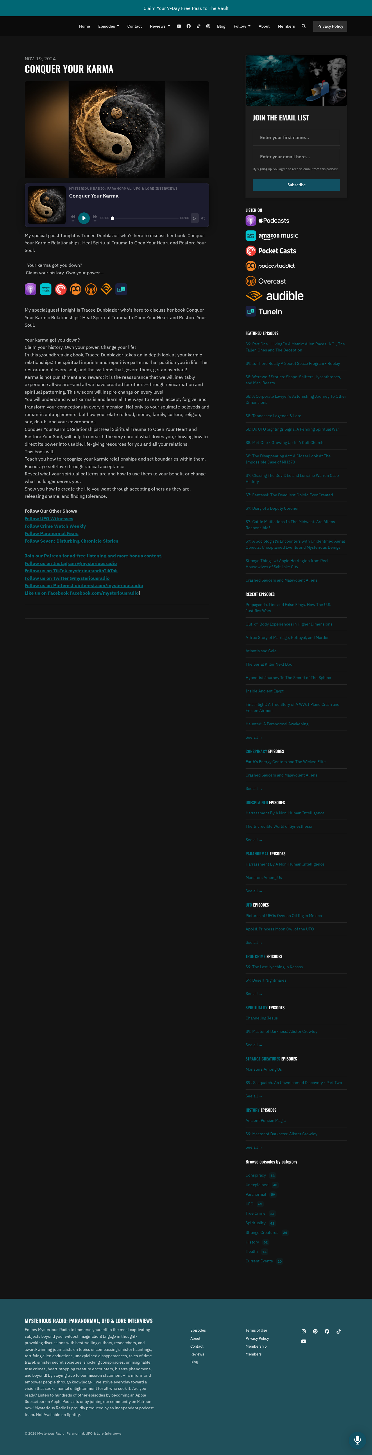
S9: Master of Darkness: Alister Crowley (281, 1031)
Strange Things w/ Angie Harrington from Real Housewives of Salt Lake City (287, 563)
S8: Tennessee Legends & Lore (273, 415)
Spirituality (257, 1007)
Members (286, 26)
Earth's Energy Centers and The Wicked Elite (286, 761)
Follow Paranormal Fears (51, 533)
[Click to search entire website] (304, 26)
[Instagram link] (208, 26)
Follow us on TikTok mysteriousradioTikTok (71, 570)
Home (84, 26)
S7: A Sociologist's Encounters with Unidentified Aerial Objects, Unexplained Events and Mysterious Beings (295, 544)
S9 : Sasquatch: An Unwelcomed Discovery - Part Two (294, 1082)
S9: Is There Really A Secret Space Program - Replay (293, 363)
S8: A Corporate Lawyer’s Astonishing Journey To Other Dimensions (296, 399)
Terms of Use (256, 1330)
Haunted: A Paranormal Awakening (277, 723)
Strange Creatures (263, 1058)
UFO (249, 904)
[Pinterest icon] (315, 1331)
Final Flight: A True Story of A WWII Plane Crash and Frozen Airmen (292, 707)
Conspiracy (256, 751)
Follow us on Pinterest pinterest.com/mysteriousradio (84, 585)
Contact (134, 26)
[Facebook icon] (327, 1331)
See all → (254, 737)
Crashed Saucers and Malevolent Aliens (281, 580)
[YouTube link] (179, 26)
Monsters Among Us (264, 877)
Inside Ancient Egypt (265, 691)
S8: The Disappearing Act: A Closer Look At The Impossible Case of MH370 (288, 459)
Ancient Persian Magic (266, 1120)
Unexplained (257, 802)
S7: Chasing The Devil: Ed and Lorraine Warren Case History (292, 478)
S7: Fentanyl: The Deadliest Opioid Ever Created (289, 495)
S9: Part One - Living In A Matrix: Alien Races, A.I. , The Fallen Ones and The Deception (295, 347)
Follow (240, 26)
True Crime (255, 956)
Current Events (264, 1261)
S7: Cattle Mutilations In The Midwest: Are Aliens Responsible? (290, 524)
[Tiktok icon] (338, 1331)
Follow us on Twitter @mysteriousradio (67, 578)
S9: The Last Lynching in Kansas (274, 966)
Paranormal (257, 853)
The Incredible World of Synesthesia (279, 826)
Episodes (107, 26)
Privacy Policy (330, 26)
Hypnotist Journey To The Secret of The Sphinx (288, 677)
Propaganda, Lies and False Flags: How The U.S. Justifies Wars (288, 607)
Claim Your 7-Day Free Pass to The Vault (186, 8)
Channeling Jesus (262, 1018)
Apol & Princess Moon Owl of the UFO (280, 929)
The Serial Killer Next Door (270, 664)
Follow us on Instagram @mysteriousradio (71, 563)
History (253, 1110)
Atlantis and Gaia (261, 650)
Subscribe (296, 184)
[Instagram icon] (304, 1331)
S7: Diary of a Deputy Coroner (272, 508)
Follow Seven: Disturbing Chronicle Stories (71, 541)
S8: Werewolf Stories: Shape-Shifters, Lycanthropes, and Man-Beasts (293, 379)
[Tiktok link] (198, 26)
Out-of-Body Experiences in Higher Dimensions (289, 624)
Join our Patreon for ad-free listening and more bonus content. (93, 556)
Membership (256, 1346)
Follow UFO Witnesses (49, 518)
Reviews (158, 26)
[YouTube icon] (304, 1341)
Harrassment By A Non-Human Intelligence (285, 813)
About (264, 26)
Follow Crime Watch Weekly (55, 526)
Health (256, 1251)
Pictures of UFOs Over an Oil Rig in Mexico (284, 915)
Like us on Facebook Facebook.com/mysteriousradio (82, 593)
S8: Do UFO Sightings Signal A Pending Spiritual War (292, 429)
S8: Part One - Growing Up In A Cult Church (284, 442)
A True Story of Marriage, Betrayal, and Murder (287, 637)
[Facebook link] (189, 26)
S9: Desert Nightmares (266, 980)
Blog (221, 26)
